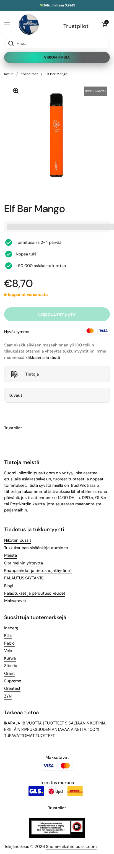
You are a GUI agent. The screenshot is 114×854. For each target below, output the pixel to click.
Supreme (12, 681)
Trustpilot (76, 26)
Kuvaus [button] (16, 395)
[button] (104, 24)
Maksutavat (15, 601)
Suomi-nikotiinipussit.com (71, 846)
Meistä (10, 555)
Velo (8, 650)
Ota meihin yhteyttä (23, 563)
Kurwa (10, 658)
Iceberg (11, 628)
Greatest (12, 688)
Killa (8, 635)
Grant (9, 673)
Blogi (8, 586)
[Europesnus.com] (28, 24)
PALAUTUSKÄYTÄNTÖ (24, 578)
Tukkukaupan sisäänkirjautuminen (36, 548)
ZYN (8, 696)
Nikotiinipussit (17, 540)
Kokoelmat (29, 74)
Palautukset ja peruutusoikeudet (34, 593)
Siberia (10, 665)
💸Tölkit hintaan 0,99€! (57, 5)
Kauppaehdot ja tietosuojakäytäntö (38, 570)
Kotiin (8, 74)
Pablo (9, 643)
